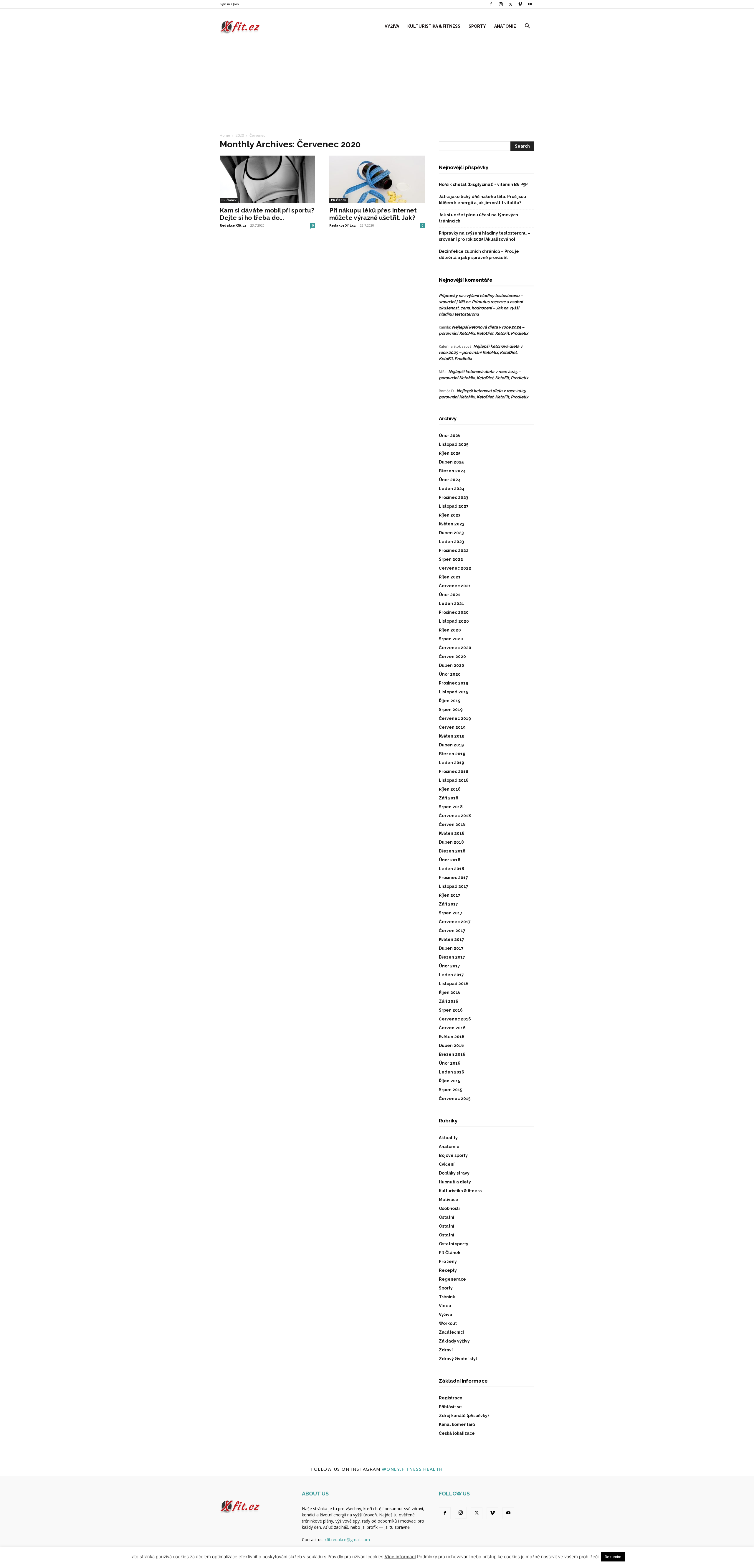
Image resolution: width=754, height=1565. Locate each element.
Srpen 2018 (451, 806)
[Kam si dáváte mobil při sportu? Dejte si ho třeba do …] (267, 179)
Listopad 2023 (453, 506)
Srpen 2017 (450, 913)
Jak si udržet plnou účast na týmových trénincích (478, 217)
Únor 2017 (449, 966)
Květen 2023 (451, 524)
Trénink (447, 1296)
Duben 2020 (451, 665)
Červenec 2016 (455, 1019)
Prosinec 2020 (454, 612)
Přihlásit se (450, 1406)
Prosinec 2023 (453, 497)
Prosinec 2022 (454, 550)
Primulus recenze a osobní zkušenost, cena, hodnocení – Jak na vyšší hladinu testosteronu (481, 307)
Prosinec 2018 (453, 771)
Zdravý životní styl (458, 1358)
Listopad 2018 (454, 780)
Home (225, 135)
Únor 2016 (449, 1063)
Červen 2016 (452, 1027)
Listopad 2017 (453, 886)
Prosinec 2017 (453, 877)
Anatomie (505, 26)
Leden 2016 (451, 1072)
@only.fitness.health (412, 1469)
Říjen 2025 (449, 453)
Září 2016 (448, 1001)
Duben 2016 (451, 1045)
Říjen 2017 (449, 895)
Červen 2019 (452, 727)
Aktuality (448, 1137)
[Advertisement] (377, 82)
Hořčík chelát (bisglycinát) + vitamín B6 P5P (483, 184)
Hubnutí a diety (455, 1182)
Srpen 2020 (451, 638)
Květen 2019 (451, 736)
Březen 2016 (452, 1054)
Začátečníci (451, 1332)
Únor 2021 (449, 594)
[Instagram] (500, 4)
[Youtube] (529, 4)
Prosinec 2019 (453, 683)
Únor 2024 (450, 479)
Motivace (448, 1199)
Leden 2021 (451, 603)
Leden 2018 (451, 868)
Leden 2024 (451, 488)
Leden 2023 (451, 541)
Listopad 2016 (454, 983)
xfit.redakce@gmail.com (347, 1539)
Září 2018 (448, 798)
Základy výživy (454, 1341)
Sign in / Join (229, 4)
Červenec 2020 (455, 647)
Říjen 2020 (450, 630)
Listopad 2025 (453, 444)
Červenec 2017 (455, 921)
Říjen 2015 (449, 1080)
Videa (445, 1305)
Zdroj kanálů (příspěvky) (464, 1415)
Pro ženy (448, 1261)
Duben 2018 (451, 842)
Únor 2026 (450, 435)
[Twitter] (510, 4)
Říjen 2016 (450, 992)
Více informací (400, 1556)
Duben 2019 (451, 745)
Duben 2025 (451, 462)
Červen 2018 (452, 824)
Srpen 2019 (451, 709)
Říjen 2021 (450, 577)
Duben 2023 (451, 532)
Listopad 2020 (454, 621)
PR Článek (229, 200)
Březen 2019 (452, 753)
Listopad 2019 (454, 692)
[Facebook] (491, 4)
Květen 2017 (451, 939)
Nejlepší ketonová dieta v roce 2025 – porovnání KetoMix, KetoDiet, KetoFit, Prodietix (480, 352)
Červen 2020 (452, 656)
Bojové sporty (453, 1155)
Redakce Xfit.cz (233, 225)
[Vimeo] (520, 4)
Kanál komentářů (457, 1424)
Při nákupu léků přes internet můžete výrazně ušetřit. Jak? (373, 214)
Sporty (477, 26)
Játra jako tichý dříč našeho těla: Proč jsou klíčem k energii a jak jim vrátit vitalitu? (482, 199)
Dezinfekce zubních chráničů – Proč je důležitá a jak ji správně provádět (479, 254)
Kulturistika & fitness (433, 26)
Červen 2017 (452, 930)
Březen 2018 (452, 851)
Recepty (448, 1270)
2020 (240, 135)
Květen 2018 (451, 833)
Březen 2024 (452, 471)
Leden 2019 (451, 762)
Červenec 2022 (455, 568)
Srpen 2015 (450, 1089)
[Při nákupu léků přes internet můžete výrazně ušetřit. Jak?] (377, 179)
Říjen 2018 (450, 789)
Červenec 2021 (455, 585)
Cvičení (446, 1164)
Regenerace (452, 1279)
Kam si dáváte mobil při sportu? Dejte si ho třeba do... (267, 214)
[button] (527, 26)
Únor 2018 (449, 859)
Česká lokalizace (457, 1433)
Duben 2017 (451, 948)
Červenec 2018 (455, 815)
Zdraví (446, 1350)
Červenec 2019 (455, 718)
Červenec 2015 (454, 1098)
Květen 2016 (451, 1036)
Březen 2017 (452, 957)
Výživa (392, 26)
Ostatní (446, 1217)
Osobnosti (449, 1208)
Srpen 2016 (451, 1010)
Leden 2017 (451, 974)
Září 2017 (448, 904)
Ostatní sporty (453, 1243)
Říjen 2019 (450, 700)
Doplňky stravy (454, 1173)
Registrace (450, 1398)
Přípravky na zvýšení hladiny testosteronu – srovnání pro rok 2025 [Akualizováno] (484, 236)
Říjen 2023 (449, 515)
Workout (448, 1323)
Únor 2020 (450, 674)
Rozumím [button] (613, 1556)
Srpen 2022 (451, 559)
